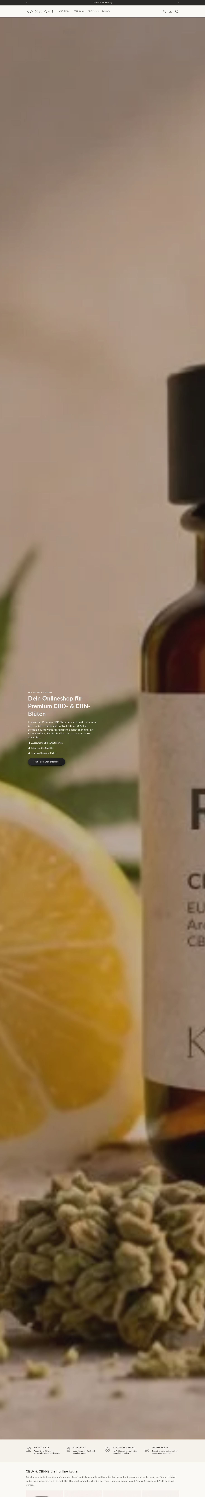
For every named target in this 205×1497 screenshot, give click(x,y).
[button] (164, 11)
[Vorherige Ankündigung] (27, 2)
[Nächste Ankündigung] (178, 2)
